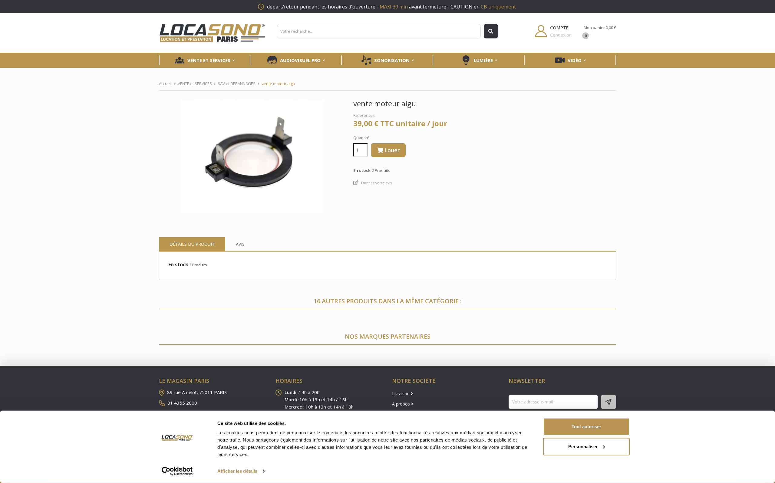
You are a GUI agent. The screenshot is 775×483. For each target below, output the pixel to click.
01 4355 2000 (182, 403)
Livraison (401, 393)
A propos (401, 404)
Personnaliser (583, 446)
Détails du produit (192, 244)
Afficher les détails (237, 471)
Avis (240, 244)
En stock (178, 264)
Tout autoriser (586, 426)
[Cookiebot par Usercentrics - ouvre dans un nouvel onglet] (177, 471)
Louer (391, 150)
